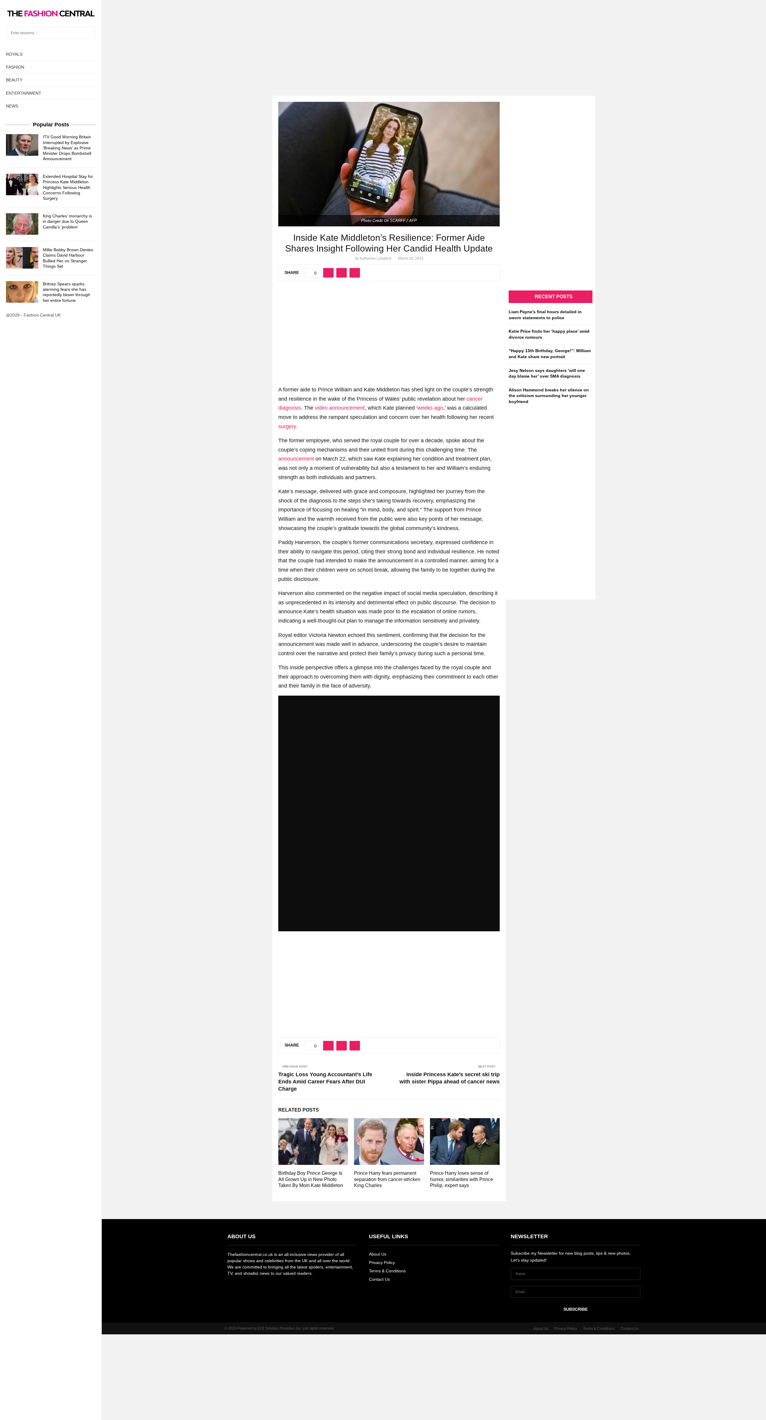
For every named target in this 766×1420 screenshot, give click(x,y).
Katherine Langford (375, 258)
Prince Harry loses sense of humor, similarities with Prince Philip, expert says (461, 1179)
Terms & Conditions (387, 1270)
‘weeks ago (429, 408)
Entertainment (23, 93)
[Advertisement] (383, 42)
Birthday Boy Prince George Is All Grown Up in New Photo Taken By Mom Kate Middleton (310, 1179)
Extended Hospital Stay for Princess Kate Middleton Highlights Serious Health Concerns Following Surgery (68, 187)
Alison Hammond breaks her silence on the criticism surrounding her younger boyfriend (549, 395)
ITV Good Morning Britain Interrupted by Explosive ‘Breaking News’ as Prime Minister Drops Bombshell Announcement (67, 147)
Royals (14, 54)
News (12, 106)
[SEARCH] (89, 33)
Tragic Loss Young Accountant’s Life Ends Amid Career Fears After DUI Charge (325, 1081)
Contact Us (379, 1279)
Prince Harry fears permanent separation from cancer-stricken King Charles (387, 1179)
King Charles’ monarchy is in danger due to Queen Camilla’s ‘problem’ (67, 221)
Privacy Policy (382, 1262)
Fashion (15, 67)
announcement (296, 459)
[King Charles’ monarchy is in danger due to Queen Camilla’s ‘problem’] (22, 224)
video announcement (340, 408)
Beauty (14, 80)
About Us (377, 1254)
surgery (287, 426)
